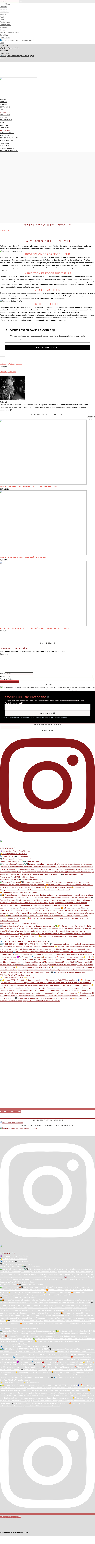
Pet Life (3, 14)
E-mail (3, 676)
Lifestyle (3, 7)
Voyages (3, 27)
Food (2, 17)
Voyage (4, 99)
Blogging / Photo (9, 138)
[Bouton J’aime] (2, 235)
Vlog (2, 109)
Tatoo (11, 364)
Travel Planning (9, 151)
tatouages (18, 364)
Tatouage (3, 9)
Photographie (5, 25)
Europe (3, 104)
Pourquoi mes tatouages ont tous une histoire (29, 486)
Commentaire (6, 654)
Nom (2, 674)
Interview (5, 143)
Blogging (5, 145)
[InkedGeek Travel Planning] (11, 1123)
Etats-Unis (5, 107)
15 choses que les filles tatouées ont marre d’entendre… (34, 628)
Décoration (4, 12)
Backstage (5, 114)
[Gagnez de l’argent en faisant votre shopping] (18, 1128)
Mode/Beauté (7, 133)
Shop (2, 43)
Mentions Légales (23, 1532)
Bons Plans (4, 35)
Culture (4, 125)
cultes (2, 364)
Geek (2, 19)
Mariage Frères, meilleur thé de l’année (23, 557)
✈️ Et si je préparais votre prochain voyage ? (17, 40)
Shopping (4, 135)
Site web (3, 679)
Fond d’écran (5, 22)
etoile (7, 364)
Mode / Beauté (6, 4)
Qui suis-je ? (4, 30)
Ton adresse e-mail (13, 703)
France (3, 102)
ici (76, 690)
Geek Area (5, 127)
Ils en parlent (5, 37)
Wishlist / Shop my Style (9, 32)
